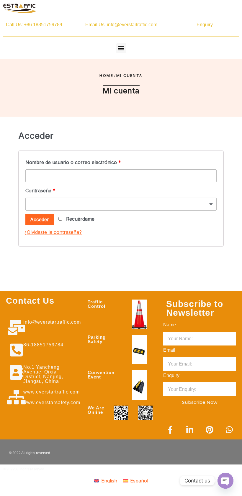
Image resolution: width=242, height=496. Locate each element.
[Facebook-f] (170, 430)
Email (169, 350)
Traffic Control (96, 304)
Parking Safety (97, 339)
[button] (121, 48)
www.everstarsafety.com (51, 402)
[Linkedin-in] (190, 430)
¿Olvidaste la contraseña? (53, 232)
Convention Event (101, 374)
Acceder (39, 219)
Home (106, 75)
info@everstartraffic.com (52, 322)
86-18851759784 (43, 344)
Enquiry (205, 24)
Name (169, 324)
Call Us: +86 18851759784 (34, 24)
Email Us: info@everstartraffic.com (121, 24)
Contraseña (40, 191)
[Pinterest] (210, 430)
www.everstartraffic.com (51, 391)
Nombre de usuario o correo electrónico (73, 162)
